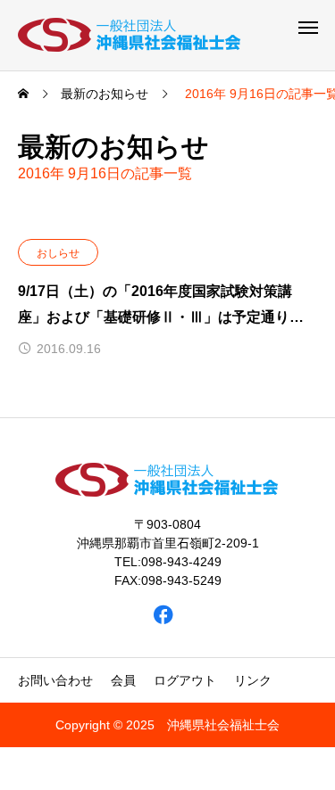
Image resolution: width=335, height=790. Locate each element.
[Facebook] (163, 615)
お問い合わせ (55, 680)
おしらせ (58, 253)
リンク (253, 680)
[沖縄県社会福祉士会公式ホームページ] (130, 35)
